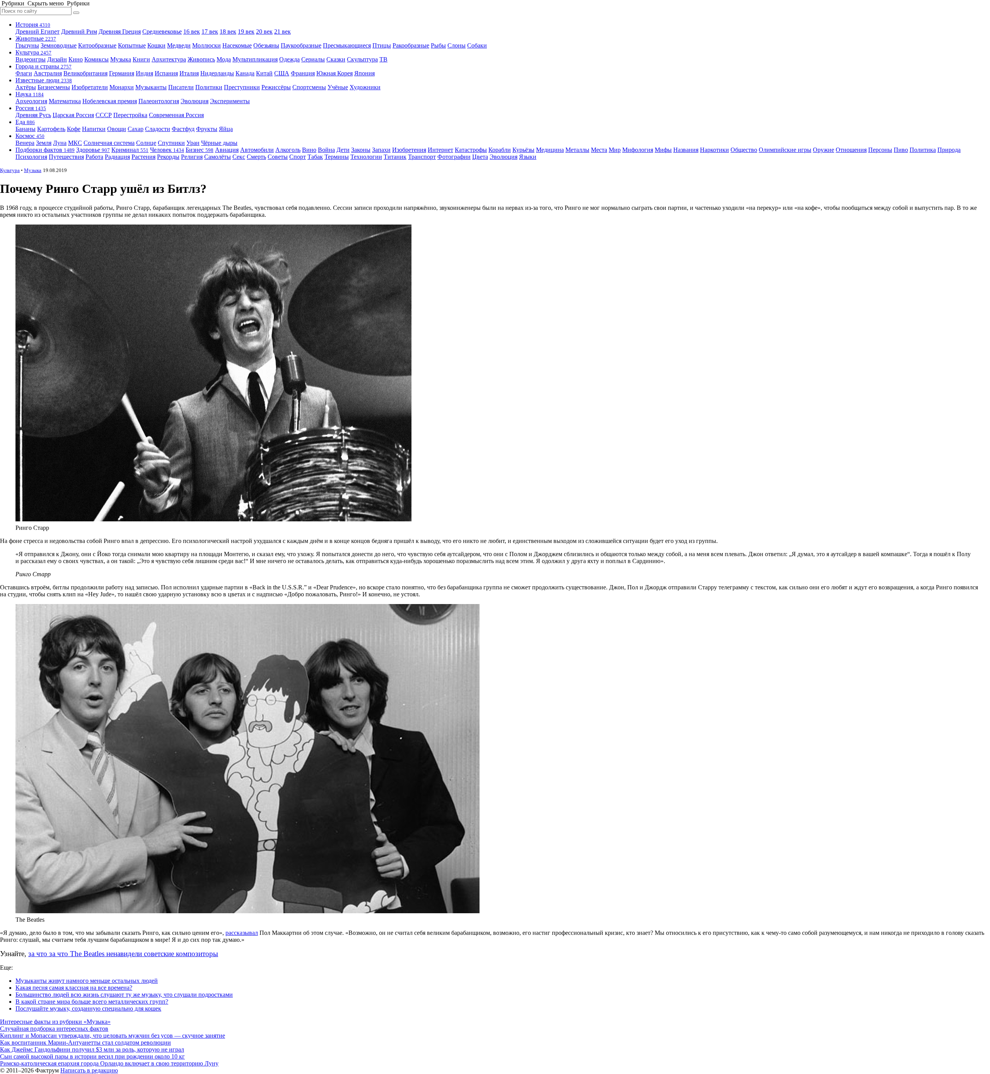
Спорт (297, 156)
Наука (29, 94)
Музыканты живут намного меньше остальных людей (86, 980)
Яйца (226, 129)
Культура (33, 52)
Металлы (577, 149)
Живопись (201, 59)
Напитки (94, 129)
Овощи (116, 129)
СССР (104, 115)
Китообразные (97, 45)
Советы (278, 156)
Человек (167, 149)
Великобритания (85, 73)
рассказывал (241, 932)
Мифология (637, 149)
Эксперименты (230, 101)
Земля (43, 143)
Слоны (456, 45)
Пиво (901, 149)
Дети (343, 149)
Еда (25, 122)
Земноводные (59, 45)
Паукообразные (301, 45)
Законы (360, 149)
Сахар (135, 129)
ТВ (383, 59)
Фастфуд (183, 129)
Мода (224, 59)
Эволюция (194, 101)
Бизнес (199, 149)
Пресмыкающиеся (347, 45)
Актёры (25, 87)
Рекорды (168, 156)
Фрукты (206, 129)
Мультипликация (255, 59)
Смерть (256, 156)
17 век (209, 31)
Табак (315, 156)
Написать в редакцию (89, 1070)
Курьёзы (523, 149)
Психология (31, 156)
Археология (31, 101)
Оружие (823, 149)
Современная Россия (176, 115)
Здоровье (93, 149)
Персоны (880, 149)
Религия (192, 156)
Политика (923, 149)
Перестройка (130, 115)
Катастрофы (471, 149)
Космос (29, 136)
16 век (191, 31)
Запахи (381, 149)
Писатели (181, 87)
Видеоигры (30, 59)
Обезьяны (266, 45)
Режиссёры (276, 87)
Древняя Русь (33, 115)
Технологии (366, 156)
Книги (141, 59)
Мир (615, 149)
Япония (364, 73)
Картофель (51, 129)
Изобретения (409, 149)
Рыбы (438, 45)
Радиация (117, 156)
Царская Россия (73, 115)
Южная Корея (334, 73)
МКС (75, 143)
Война (326, 149)
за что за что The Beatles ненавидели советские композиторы (123, 954)
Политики (208, 87)
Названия (685, 149)
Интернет (440, 149)
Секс (238, 156)
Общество (744, 149)
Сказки (335, 59)
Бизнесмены (54, 87)
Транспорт (422, 156)
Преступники (242, 87)
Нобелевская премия (109, 101)
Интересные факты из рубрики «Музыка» (55, 1021)
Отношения (851, 149)
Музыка (120, 59)
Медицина (550, 149)
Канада (245, 73)
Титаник (395, 156)
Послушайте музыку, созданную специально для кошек (88, 1008)
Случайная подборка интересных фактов (54, 1028)
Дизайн (57, 59)
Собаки (477, 45)
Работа (94, 156)
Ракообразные (411, 45)
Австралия (48, 73)
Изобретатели (90, 87)
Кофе (73, 129)
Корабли (499, 149)
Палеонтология (158, 101)
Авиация (227, 149)
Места (599, 149)
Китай (264, 73)
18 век (228, 31)
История (32, 24)
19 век (246, 31)
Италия (189, 73)
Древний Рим (79, 31)
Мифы (663, 149)
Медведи (179, 45)
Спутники (171, 143)
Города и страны (43, 66)
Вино (309, 149)
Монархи (121, 87)
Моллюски (206, 45)
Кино (75, 59)
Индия (144, 73)
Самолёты (217, 156)
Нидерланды (217, 73)
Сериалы (313, 59)
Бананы (25, 129)
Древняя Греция (120, 31)
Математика (65, 101)
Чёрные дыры (219, 143)
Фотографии (454, 156)
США (281, 73)
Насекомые (237, 45)
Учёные (338, 87)
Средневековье (162, 31)
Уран (193, 143)
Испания (166, 73)
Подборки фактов (45, 149)
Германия (121, 73)
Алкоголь (287, 149)
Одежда (289, 59)
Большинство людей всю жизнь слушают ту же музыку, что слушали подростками (124, 994)
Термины (336, 156)
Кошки (156, 45)
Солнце (146, 143)
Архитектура (169, 59)
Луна (60, 143)
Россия (30, 108)
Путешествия (66, 156)
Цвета (480, 156)
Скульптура (362, 59)
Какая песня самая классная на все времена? (73, 987)
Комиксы (96, 59)
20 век (264, 31)
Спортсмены (309, 87)
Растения (143, 156)
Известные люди (43, 80)
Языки (527, 156)
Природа (949, 149)
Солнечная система (109, 143)
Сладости (157, 129)
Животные (35, 38)
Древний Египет (37, 31)
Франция (303, 73)
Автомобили (257, 149)
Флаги (23, 73)
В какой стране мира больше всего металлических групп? (91, 1001)
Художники (365, 87)
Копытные (132, 45)
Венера (24, 143)
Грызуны (27, 45)
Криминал (129, 149)
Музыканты (151, 87)
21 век (282, 31)
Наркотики (714, 149)
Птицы (381, 45)
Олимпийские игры (785, 149)
